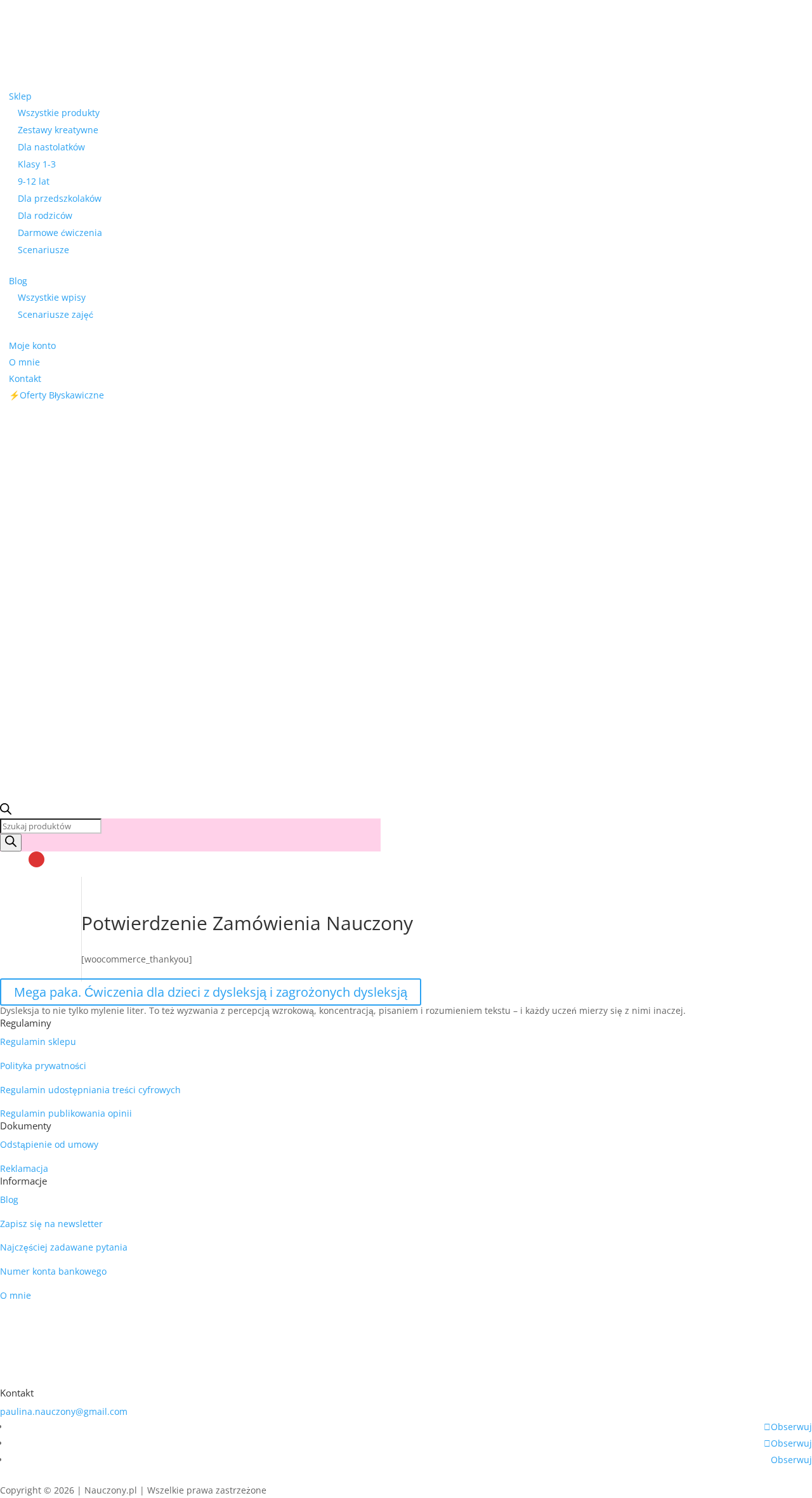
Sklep (20, 96)
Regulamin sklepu (38, 1041)
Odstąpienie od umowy (49, 1144)
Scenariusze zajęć (55, 314)
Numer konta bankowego (53, 1271)
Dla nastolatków (51, 147)
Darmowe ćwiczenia (60, 233)
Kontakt (25, 378)
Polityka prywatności (43, 1066)
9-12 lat (33, 181)
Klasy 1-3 (37, 164)
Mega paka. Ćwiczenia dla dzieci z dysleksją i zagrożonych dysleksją (210, 992)
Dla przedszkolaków (60, 198)
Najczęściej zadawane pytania (64, 1247)
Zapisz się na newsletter (51, 1224)
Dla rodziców (45, 215)
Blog (18, 281)
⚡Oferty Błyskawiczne (56, 395)
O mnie (24, 362)
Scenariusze (43, 250)
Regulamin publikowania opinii (66, 1113)
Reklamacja (24, 1168)
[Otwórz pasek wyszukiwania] (5, 811)
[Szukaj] (11, 842)
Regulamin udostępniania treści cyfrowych (90, 1090)
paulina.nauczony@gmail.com (64, 1411)
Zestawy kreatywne (58, 130)
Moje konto (32, 345)
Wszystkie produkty (59, 113)
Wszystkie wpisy (52, 297)
